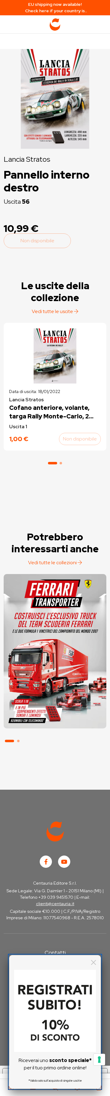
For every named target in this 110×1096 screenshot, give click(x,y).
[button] (52, 463)
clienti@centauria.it (55, 903)
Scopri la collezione (55, 700)
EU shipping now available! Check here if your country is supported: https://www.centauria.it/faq (55, 8)
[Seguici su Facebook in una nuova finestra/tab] (46, 862)
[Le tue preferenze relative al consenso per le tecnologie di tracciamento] (99, 1059)
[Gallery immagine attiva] (55, 97)
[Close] (93, 962)
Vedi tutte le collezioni (53, 562)
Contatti (55, 952)
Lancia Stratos (27, 159)
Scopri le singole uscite (55, 717)
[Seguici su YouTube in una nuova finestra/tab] (64, 862)
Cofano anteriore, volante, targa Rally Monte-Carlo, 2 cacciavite (49, 412)
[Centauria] (55, 24)
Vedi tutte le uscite (53, 311)
